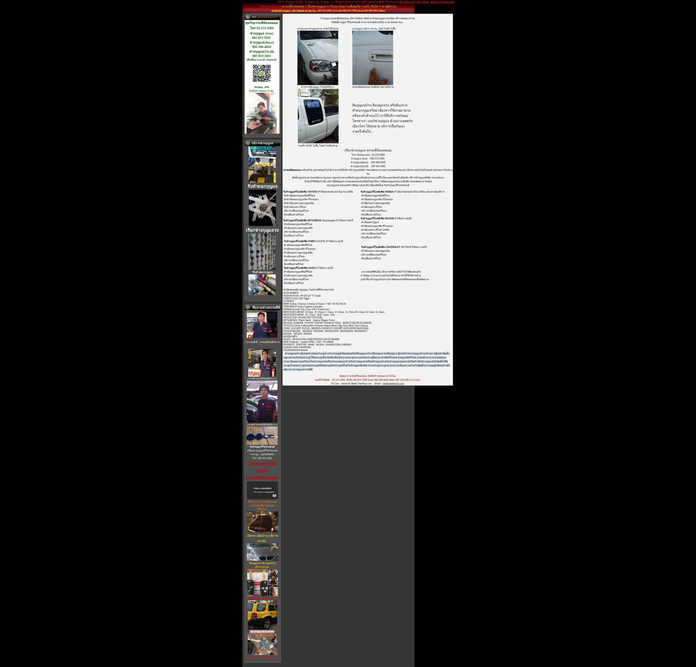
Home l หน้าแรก (270, 6)
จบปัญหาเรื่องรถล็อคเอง (262, 632)
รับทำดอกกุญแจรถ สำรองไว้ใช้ (262, 598)
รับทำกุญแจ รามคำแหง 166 (262, 657)
